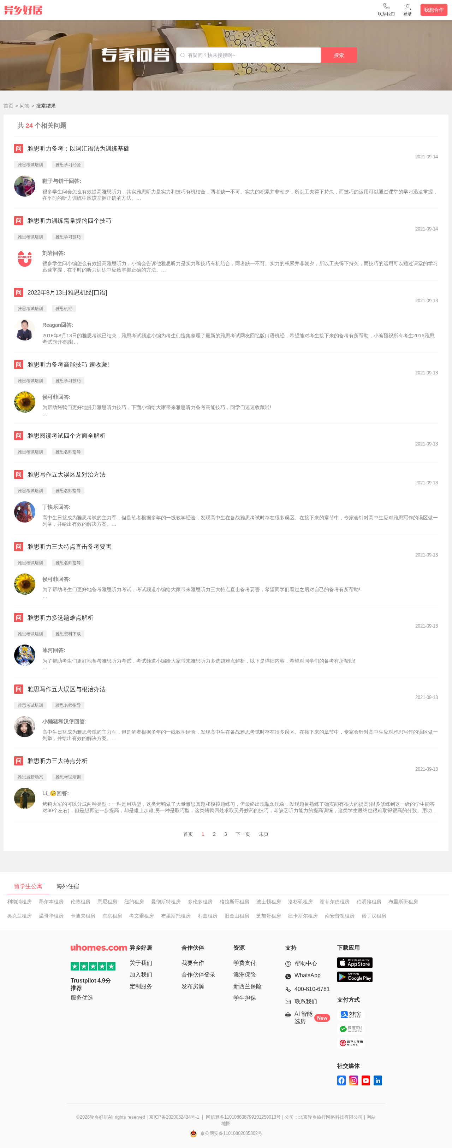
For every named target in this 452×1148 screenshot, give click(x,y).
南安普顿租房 (340, 916)
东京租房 (112, 916)
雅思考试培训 (30, 164)
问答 (25, 106)
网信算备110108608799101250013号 (243, 1117)
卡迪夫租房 (83, 916)
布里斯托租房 (176, 916)
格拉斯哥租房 (234, 901)
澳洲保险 (244, 975)
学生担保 (244, 998)
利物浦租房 (19, 901)
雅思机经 (63, 308)
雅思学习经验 (68, 164)
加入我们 (141, 975)
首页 (8, 106)
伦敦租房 (80, 901)
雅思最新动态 (30, 777)
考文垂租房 (141, 916)
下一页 (243, 834)
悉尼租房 (107, 901)
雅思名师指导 (68, 451)
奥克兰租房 (19, 916)
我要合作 (193, 963)
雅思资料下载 (68, 633)
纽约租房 (134, 901)
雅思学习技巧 (68, 236)
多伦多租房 (200, 901)
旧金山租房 (237, 916)
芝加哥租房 (268, 916)
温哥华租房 (51, 916)
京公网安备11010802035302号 (230, 1133)
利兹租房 (208, 916)
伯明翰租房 (369, 901)
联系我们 (306, 1001)
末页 (264, 834)
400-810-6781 (312, 989)
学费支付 (244, 963)
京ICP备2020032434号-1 (174, 1117)
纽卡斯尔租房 (303, 916)
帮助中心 (306, 963)
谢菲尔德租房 (335, 901)
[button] (386, 10)
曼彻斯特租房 (166, 901)
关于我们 (141, 963)
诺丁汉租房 (374, 916)
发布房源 (193, 986)
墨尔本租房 (51, 901)
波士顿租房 (268, 901)
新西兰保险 (247, 986)
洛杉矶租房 (300, 901)
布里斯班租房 (403, 901)
